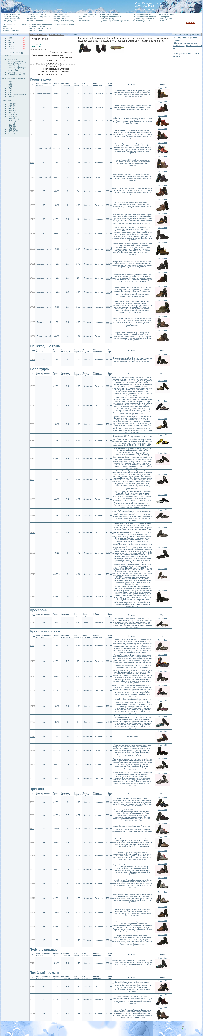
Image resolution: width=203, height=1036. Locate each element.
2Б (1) (10, 88)
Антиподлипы (8, 28)
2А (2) (10, 86)
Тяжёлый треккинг (56, 35)
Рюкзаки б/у (31, 19)
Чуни (5, 26)
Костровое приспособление (14, 24)
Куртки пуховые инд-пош (13, 17)
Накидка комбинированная (40, 24)
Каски (80, 19)
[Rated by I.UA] (188, 1030)
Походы (162, 21)
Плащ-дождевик (9, 21)
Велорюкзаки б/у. (60, 15)
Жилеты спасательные (110, 15)
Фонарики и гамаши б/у (87, 15)
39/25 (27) (12, 121)
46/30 (10, 40)
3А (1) (10, 90)
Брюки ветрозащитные (64, 24)
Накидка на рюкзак (37, 26)
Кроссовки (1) (13, 66)
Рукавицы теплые (36, 31)
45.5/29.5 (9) (13, 131)
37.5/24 (11, 49)
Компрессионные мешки (110, 17)
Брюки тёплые (84, 21)
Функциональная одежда (64, 21)
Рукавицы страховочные (143, 19)
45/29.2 (11, 46)
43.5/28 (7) (12, 127)
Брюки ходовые (165, 19)
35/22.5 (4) (12, 110)
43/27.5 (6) (12, 129)
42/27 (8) (11, 125)
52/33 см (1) (12, 133)
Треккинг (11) (13, 70)
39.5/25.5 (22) (13, 119)
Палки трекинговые (61, 17)
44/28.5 (11, 42)
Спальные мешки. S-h (142, 15)
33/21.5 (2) (12, 108)
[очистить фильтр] (15, 53)
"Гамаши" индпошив (141, 21)
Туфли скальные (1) (16, 72)
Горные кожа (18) (15, 60)
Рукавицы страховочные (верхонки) (115, 21)
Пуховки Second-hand (12, 19)
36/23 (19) (12, 112)
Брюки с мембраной (11, 31)
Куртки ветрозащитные (36, 15)
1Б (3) (10, 84)
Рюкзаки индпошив (35, 21)
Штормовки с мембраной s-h (39, 17)
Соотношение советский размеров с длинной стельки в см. (187, 45)
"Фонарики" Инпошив (86, 17)
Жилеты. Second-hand (168, 15)
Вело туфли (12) (14, 64)
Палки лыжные (59, 19)
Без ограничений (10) (17, 94)
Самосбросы (164, 17)
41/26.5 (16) (12, 123)
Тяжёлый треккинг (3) (16, 74)
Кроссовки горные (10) (17, 68)
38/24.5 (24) (12, 117)
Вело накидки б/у (107, 19)
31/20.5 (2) (12, 104)
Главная (190, 22)
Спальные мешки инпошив (144, 17)
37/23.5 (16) (12, 115)
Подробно (162, 88)
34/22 (10, 38)
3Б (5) (10, 92)
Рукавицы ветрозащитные (40, 28)
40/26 (10, 44)
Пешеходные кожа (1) (17, 62)
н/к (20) (11, 96)
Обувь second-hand (38, 35)
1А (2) (10, 82)
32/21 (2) (11, 106)
